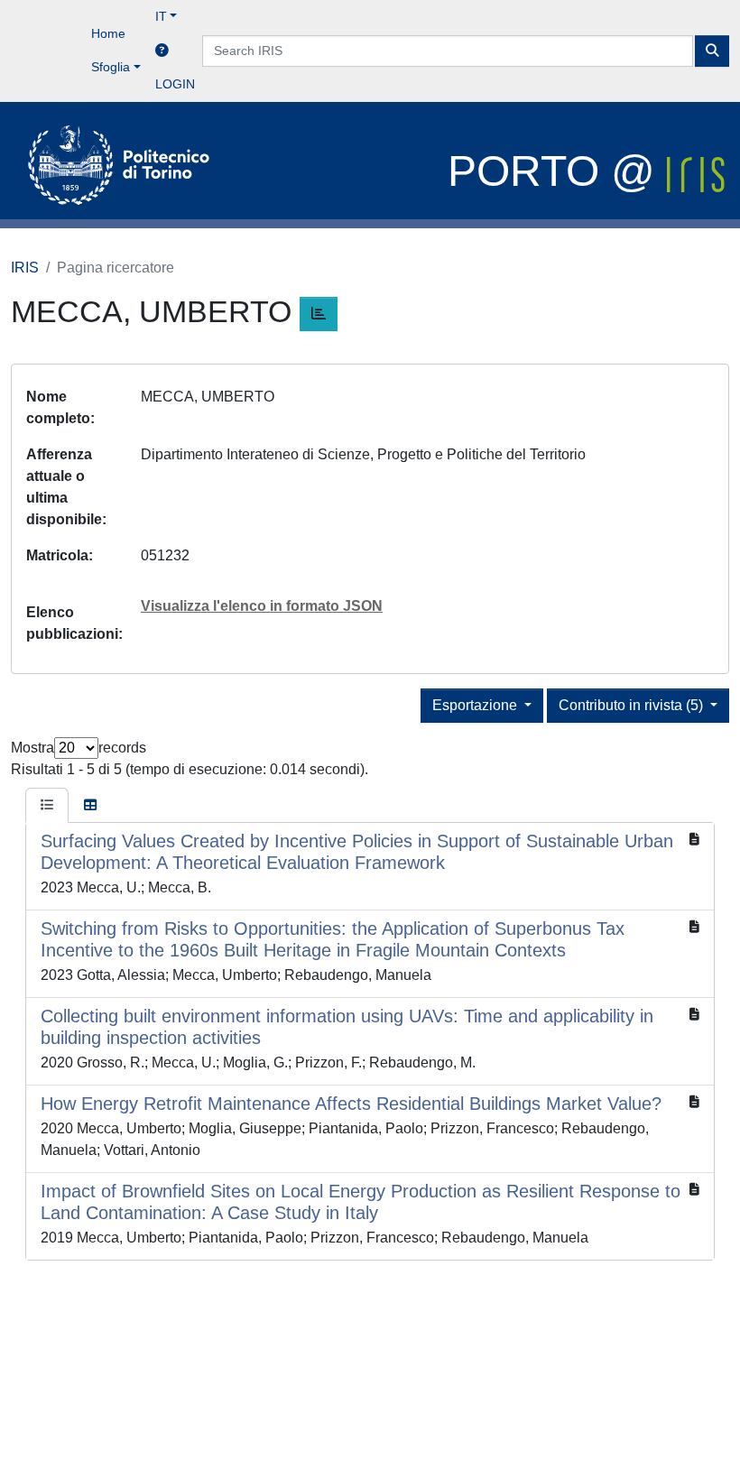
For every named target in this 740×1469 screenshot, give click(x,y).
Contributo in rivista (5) (633, 705)
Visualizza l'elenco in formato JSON (262, 606)
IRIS (25, 267)
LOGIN (175, 84)
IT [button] (161, 16)
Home (108, 33)
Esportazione (476, 705)
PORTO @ (557, 171)
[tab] (47, 806)
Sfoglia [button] (110, 67)
